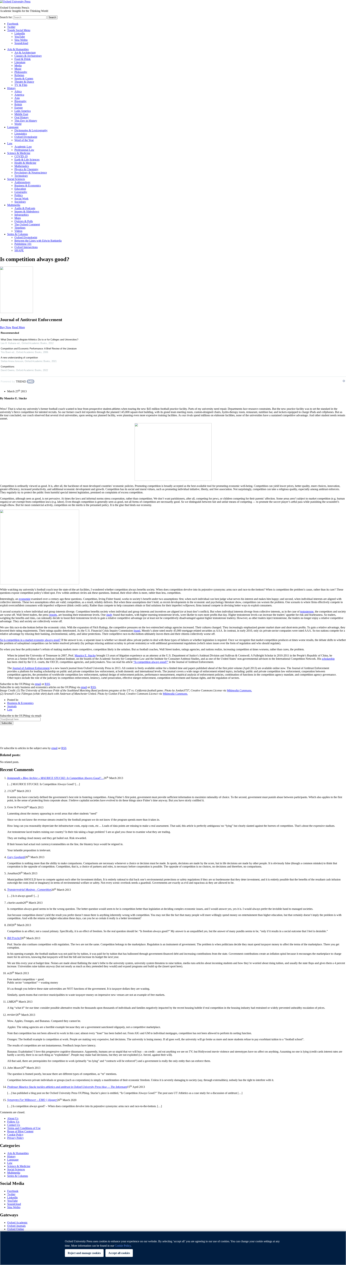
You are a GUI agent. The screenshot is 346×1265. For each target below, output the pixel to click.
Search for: (6, 17)
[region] (173, 1248)
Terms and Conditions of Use (24, 1128)
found (137, 630)
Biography (20, 101)
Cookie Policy (15, 1134)
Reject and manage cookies (84, 1253)
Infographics (21, 214)
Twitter (11, 26)
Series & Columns (17, 234)
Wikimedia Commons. (239, 690)
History (11, 88)
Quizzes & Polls (23, 221)
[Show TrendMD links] (343, 381)
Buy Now (5, 327)
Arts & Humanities (18, 49)
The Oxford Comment (27, 224)
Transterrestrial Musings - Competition (29, 889)
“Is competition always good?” (150, 661)
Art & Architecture (25, 52)
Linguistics (20, 133)
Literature (19, 62)
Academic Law (23, 146)
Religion (19, 75)
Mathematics (21, 166)
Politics (18, 195)
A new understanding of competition (19, 357)
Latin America (22, 110)
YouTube (19, 36)
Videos (18, 230)
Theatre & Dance (24, 81)
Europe (18, 107)
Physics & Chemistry (26, 169)
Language (13, 127)
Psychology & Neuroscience (30, 172)
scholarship (328, 658)
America (19, 94)
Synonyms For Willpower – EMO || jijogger (32, 1100)
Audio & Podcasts (24, 208)
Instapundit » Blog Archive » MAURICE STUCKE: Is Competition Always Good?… (55, 778)
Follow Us (13, 1121)
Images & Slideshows (26, 211)
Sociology (20, 201)
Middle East (21, 114)
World (17, 123)
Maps (17, 217)
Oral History (21, 117)
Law (9, 143)
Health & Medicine (25, 162)
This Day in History (25, 120)
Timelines (19, 227)
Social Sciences (16, 179)
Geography (20, 192)
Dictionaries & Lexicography (31, 130)
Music (17, 68)
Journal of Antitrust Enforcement (31, 668)
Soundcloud (21, 43)
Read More (18, 327)
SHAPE (19, 250)
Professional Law (24, 149)
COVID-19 (21, 156)
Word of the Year (24, 140)
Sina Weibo (21, 39)
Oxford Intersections (26, 247)
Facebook (12, 23)
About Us (12, 1118)
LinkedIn (19, 33)
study (109, 614)
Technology (21, 175)
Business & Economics (27, 185)
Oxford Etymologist (25, 136)
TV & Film (20, 84)
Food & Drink (22, 59)
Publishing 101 (23, 243)
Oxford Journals (16, 1225)
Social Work (21, 198)
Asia (17, 97)
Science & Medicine (18, 153)
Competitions (7, 366)
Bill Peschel (14, 938)
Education (20, 188)
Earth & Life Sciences (26, 159)
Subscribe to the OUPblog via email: (21, 715)
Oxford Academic (17, 1222)
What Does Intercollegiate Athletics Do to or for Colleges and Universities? (39, 339)
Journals (12, 706)
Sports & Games (23, 78)
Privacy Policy (10, 737)
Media (18, 65)
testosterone (307, 611)
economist (24, 598)
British (18, 104)
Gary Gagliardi (16, 857)
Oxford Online (15, 1229)
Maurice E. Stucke (85, 655)
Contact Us (13, 1124)
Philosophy (20, 72)
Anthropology (22, 182)
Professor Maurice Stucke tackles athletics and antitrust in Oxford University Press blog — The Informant (67, 1086)
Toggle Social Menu (18, 30)
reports (53, 614)
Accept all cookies (119, 1253)
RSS (47, 683)
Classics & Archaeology (28, 55)
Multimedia (13, 205)
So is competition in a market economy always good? (30, 640)
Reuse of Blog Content (20, 1131)
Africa (18, 91)
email (38, 683)
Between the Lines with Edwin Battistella (38, 240)
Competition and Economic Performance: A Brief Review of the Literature (39, 348)
